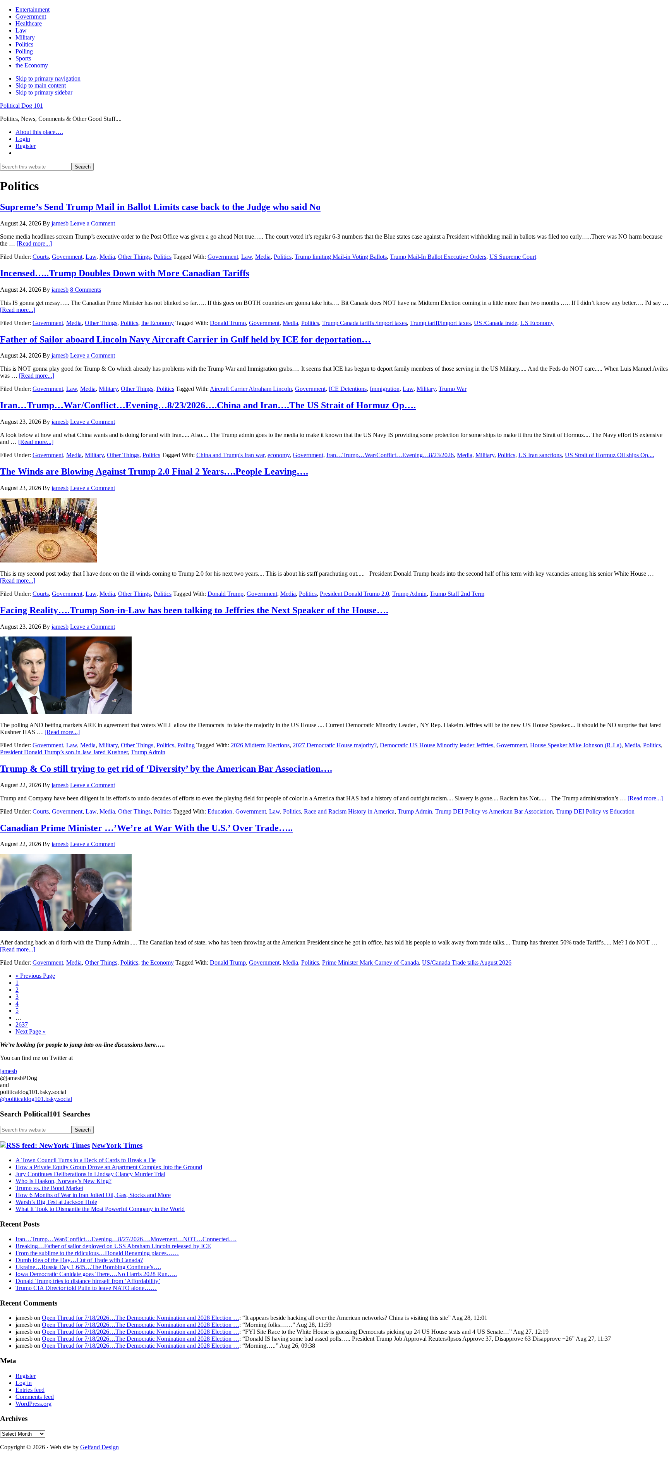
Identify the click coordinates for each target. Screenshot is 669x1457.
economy (279, 455)
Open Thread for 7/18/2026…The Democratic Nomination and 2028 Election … (140, 1317)
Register (25, 1376)
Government (67, 256)
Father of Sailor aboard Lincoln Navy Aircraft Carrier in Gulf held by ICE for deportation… (185, 339)
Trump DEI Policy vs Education (595, 811)
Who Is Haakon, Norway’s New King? (63, 1181)
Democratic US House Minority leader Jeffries (436, 745)
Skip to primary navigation (48, 78)
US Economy (537, 323)
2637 (21, 1024)
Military (108, 388)
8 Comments (85, 289)
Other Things (134, 256)
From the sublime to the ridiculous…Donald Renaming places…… (97, 1253)
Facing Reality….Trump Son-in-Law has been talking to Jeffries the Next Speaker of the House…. (194, 610)
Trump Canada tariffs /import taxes (364, 323)
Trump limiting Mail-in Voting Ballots (341, 256)
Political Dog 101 (21, 105)
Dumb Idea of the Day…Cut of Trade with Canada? (79, 1260)
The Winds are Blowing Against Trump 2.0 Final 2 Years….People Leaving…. (154, 471)
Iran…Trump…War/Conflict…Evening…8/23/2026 (390, 455)
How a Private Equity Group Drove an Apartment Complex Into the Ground (108, 1167)
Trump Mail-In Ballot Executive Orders (438, 256)
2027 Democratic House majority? (335, 745)
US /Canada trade (495, 323)
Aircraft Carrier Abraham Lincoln (251, 388)
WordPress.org (33, 1403)
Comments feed (34, 1396)
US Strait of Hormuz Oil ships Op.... (609, 455)
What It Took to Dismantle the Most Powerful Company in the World (100, 1209)
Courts (41, 256)
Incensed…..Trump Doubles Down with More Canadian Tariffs (124, 273)
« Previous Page (35, 975)
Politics (163, 256)
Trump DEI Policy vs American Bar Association (494, 811)
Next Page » (30, 1031)
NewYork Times (117, 1145)
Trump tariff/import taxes (440, 323)
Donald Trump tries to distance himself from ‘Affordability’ (87, 1281)
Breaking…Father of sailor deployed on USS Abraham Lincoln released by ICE (113, 1246)
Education (220, 811)
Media (107, 256)
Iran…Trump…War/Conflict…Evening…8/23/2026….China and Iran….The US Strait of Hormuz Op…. (208, 405)
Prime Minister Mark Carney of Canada (370, 962)
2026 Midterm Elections (260, 745)
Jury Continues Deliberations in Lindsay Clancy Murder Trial (90, 1174)
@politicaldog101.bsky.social (36, 1099)
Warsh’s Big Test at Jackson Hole (56, 1202)
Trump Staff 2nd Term (457, 593)
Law (91, 256)
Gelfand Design (99, 1447)
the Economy (157, 323)
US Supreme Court (512, 256)
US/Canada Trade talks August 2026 (466, 962)
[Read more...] (34, 243)
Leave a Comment (92, 223)
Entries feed (30, 1389)
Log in (23, 1383)
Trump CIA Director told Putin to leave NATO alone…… (86, 1288)
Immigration (385, 388)
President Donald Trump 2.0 (354, 593)
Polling (186, 745)
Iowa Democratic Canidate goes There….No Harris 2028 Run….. (96, 1274)
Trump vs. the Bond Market (49, 1188)
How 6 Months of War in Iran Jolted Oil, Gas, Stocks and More (93, 1195)
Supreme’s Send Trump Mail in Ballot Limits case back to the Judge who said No (160, 207)
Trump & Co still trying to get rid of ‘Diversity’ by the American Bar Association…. (166, 769)
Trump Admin (409, 593)
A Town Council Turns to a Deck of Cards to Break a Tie (85, 1160)
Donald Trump (228, 323)
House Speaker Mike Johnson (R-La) (575, 745)
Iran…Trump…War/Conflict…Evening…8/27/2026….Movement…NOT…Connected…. (126, 1239)
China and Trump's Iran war (230, 455)
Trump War (453, 388)
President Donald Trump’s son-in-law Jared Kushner (64, 752)
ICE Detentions (348, 388)
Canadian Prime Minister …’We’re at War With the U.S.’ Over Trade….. (146, 828)
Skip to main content (40, 85)
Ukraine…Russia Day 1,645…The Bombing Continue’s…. (88, 1267)
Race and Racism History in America (349, 811)
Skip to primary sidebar (43, 92)
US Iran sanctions (540, 455)
